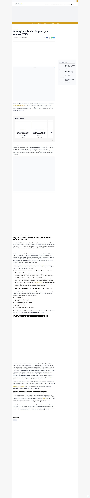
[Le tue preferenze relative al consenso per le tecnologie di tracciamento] (88, 496)
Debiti (33, 23)
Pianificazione (51, 23)
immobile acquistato (38, 282)
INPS (42, 265)
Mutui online (15, 29)
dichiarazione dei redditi (18, 386)
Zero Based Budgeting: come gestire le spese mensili (39, 134)
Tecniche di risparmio (39, 129)
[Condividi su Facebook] (47, 37)
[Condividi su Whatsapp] (52, 37)
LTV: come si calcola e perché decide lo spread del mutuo (69, 79)
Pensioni (45, 23)
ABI (44, 398)
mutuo (31, 292)
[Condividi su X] (49, 37)
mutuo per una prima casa (19, 105)
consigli (15, 419)
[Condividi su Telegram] (54, 37)
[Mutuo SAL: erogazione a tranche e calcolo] (61, 67)
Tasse (58, 23)
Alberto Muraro (15, 37)
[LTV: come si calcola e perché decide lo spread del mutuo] (61, 80)
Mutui (39, 23)
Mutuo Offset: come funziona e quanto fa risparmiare (23, 134)
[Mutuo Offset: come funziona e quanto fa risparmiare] (61, 73)
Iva (50, 377)
